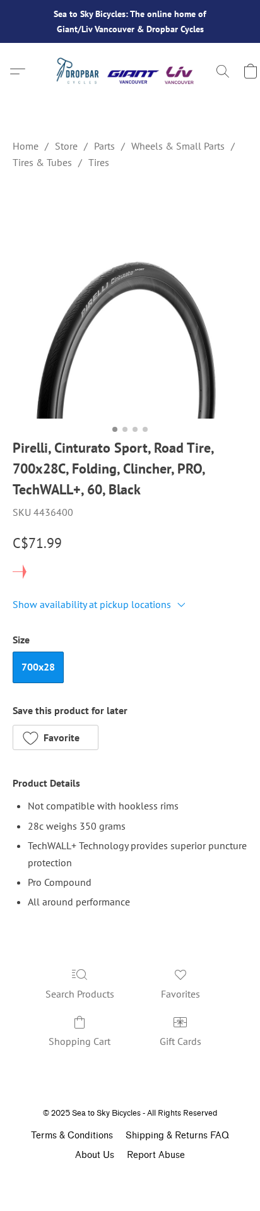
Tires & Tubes (42, 162)
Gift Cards (180, 1041)
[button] (130, 71)
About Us (94, 1155)
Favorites (180, 993)
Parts (104, 146)
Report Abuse (156, 1155)
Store (66, 146)
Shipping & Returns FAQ (177, 1135)
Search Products (79, 993)
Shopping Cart (79, 1041)
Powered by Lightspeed (130, 1177)
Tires (98, 162)
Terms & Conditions (72, 1135)
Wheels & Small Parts (178, 146)
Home (25, 146)
